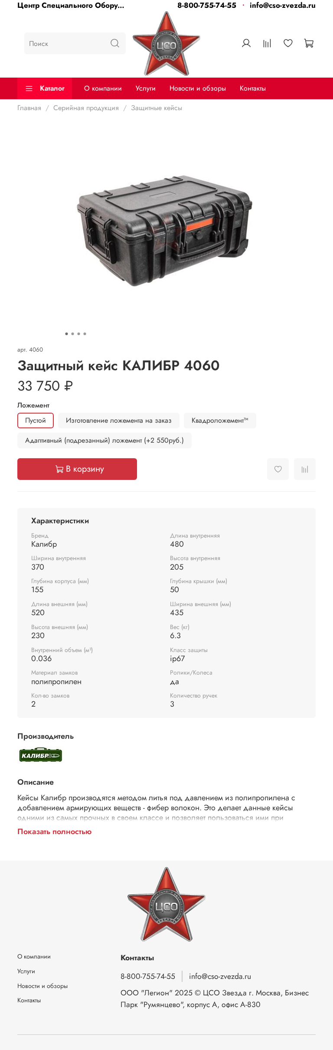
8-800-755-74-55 (206, 5)
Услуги (146, 88)
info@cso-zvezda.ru (283, 5)
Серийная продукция (86, 108)
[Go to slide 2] (73, 334)
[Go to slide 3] (79, 334)
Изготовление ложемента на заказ (119, 420)
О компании (103, 88)
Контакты (253, 88)
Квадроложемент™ (220, 420)
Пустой (35, 420)
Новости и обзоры (198, 88)
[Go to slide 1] (66, 334)
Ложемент (33, 405)
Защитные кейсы (156, 108)
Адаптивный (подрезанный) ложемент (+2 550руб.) (104, 440)
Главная (29, 108)
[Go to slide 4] (85, 334)
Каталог (52, 88)
